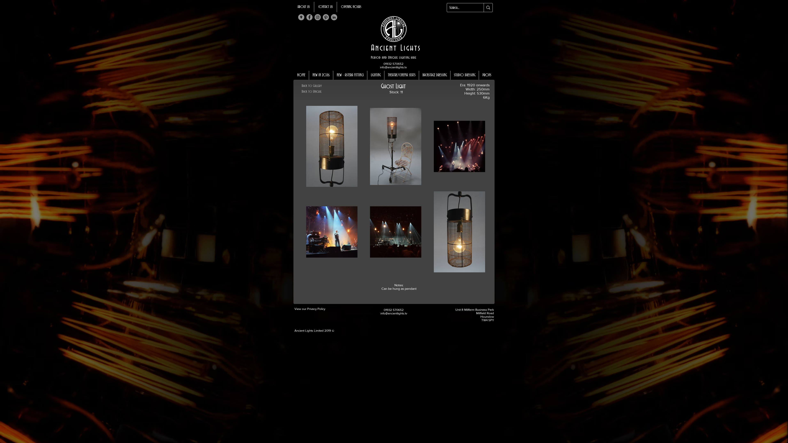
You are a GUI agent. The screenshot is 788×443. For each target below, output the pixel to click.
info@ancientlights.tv (393, 67)
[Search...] (488, 7)
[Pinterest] (326, 17)
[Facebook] (309, 17)
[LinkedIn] (334, 17)
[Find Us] (301, 17)
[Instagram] (318, 17)
